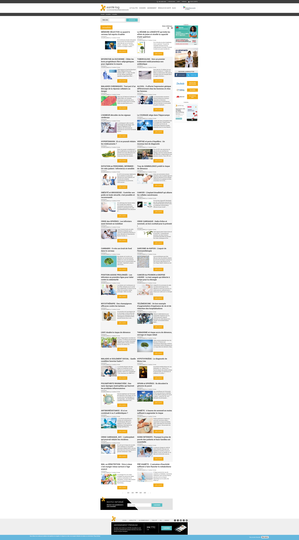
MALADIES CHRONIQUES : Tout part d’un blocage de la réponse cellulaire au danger (118, 88)
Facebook (175, 520)
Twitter (178, 520)
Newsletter (132, 520)
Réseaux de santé (164, 8)
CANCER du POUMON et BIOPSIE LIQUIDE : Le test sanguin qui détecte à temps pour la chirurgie (153, 277)
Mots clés (105, 20)
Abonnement (152, 8)
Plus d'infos (97, 536)
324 (141, 492)
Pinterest (181, 520)
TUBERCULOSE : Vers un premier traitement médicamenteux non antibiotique (151, 61)
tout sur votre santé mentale (192, 83)
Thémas (184, 1)
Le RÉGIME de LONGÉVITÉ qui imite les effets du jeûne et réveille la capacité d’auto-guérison (153, 34)
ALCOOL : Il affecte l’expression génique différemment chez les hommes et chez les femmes (154, 88)
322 (133, 492)
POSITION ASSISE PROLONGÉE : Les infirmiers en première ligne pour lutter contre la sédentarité (117, 277)
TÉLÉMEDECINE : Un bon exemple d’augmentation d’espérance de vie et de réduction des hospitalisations (154, 306)
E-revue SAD (171, 1)
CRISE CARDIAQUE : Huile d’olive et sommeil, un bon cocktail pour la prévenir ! (154, 223)
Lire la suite (122, 51)
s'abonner (166, 528)
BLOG (174, 8)
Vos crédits (192, 90)
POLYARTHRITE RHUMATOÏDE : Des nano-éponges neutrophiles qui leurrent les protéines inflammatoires (117, 385)
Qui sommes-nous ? (144, 520)
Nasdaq (185, 7)
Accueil (102, 14)
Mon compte (194, 1)
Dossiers (142, 8)
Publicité (154, 520)
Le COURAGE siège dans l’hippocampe (153, 115)
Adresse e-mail (131, 502)
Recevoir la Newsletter (186, 71)
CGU (161, 520)
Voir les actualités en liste (168, 28)
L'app (178, 1)
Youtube (187, 520)
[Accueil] (103, 8)
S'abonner (157, 505)
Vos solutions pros (192, 96)
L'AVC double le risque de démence (115, 332)
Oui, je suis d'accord (254, 537)
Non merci (265, 537)
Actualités (133, 8)
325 (145, 492)
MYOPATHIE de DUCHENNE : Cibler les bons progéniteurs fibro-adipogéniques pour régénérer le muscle (117, 61)
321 (128, 492)
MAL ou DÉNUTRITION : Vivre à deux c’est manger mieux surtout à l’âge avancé (116, 466)
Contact (166, 520)
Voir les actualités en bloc (172, 28)
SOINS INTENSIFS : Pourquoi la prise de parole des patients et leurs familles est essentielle (154, 439)
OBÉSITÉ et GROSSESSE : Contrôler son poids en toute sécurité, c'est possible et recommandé (118, 194)
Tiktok (184, 520)
